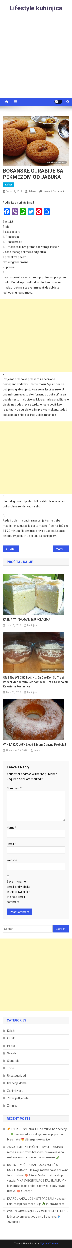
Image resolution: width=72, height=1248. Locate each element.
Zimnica (12, 1105)
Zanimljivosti (15, 1090)
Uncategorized (16, 1075)
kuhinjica (32, 625)
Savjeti (11, 1053)
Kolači (8, 184)
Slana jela (13, 1060)
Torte (10, 1068)
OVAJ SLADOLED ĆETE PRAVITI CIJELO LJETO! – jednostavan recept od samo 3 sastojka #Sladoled (38, 1216)
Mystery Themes (49, 1243)
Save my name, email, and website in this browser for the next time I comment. (18, 891)
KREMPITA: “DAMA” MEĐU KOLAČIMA (26, 619)
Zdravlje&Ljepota (18, 1098)
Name (11, 827)
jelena (32, 191)
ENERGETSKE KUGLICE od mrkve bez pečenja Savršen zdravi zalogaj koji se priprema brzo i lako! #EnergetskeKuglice (37, 1134)
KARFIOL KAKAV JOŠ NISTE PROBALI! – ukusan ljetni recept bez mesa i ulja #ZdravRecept (36, 1201)
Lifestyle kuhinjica (36, 8)
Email (11, 843)
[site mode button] (58, 102)
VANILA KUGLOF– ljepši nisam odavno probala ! (34, 744)
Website (12, 860)
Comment (14, 788)
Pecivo (11, 1045)
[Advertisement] (36, 59)
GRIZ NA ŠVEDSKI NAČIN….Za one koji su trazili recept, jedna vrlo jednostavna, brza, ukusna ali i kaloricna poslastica (36, 682)
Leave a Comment (53, 191)
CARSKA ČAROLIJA (13, 549)
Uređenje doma (17, 1083)
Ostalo (11, 1038)
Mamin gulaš (62, 549)
